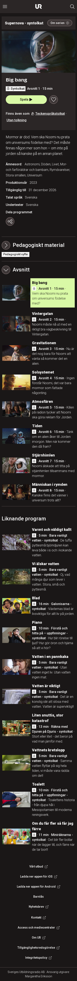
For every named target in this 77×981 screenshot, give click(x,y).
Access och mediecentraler (36, 927)
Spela (24, 99)
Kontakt (36, 917)
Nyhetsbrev (36, 906)
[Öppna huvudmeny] (4, 6)
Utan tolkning (16, 120)
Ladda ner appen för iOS (36, 876)
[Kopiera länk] (10, 221)
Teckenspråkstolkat (50, 114)
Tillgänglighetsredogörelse (36, 947)
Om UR (36, 937)
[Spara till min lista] (53, 99)
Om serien (57, 23)
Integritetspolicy (36, 957)
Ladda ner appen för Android (36, 886)
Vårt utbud (36, 866)
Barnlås (38, 896)
